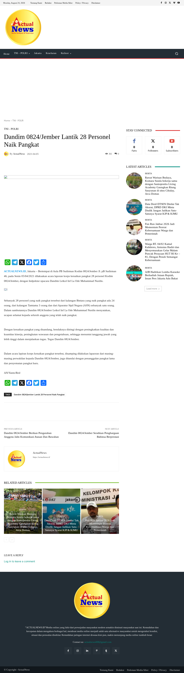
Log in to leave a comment (19, 561)
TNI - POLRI (17, 120)
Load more (151, 288)
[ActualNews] (7, 154)
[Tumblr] (106, 650)
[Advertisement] (92, 87)
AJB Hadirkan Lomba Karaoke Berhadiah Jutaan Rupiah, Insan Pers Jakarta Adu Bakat (162, 275)
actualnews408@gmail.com (97, 642)
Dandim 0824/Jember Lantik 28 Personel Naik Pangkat (39, 394)
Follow (153, 139)
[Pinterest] (96, 650)
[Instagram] (166, 3)
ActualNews (19, 154)
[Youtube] (178, 3)
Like (134, 139)
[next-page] (12, 539)
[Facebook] (161, 3)
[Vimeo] (174, 3)
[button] (176, 53)
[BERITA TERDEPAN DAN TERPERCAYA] (23, 27)
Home (7, 120)
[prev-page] (6, 539)
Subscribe (172, 139)
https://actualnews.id (41, 457)
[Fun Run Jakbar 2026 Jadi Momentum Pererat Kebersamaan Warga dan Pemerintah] (100, 511)
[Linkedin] (87, 650)
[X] (170, 3)
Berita (22, 510)
